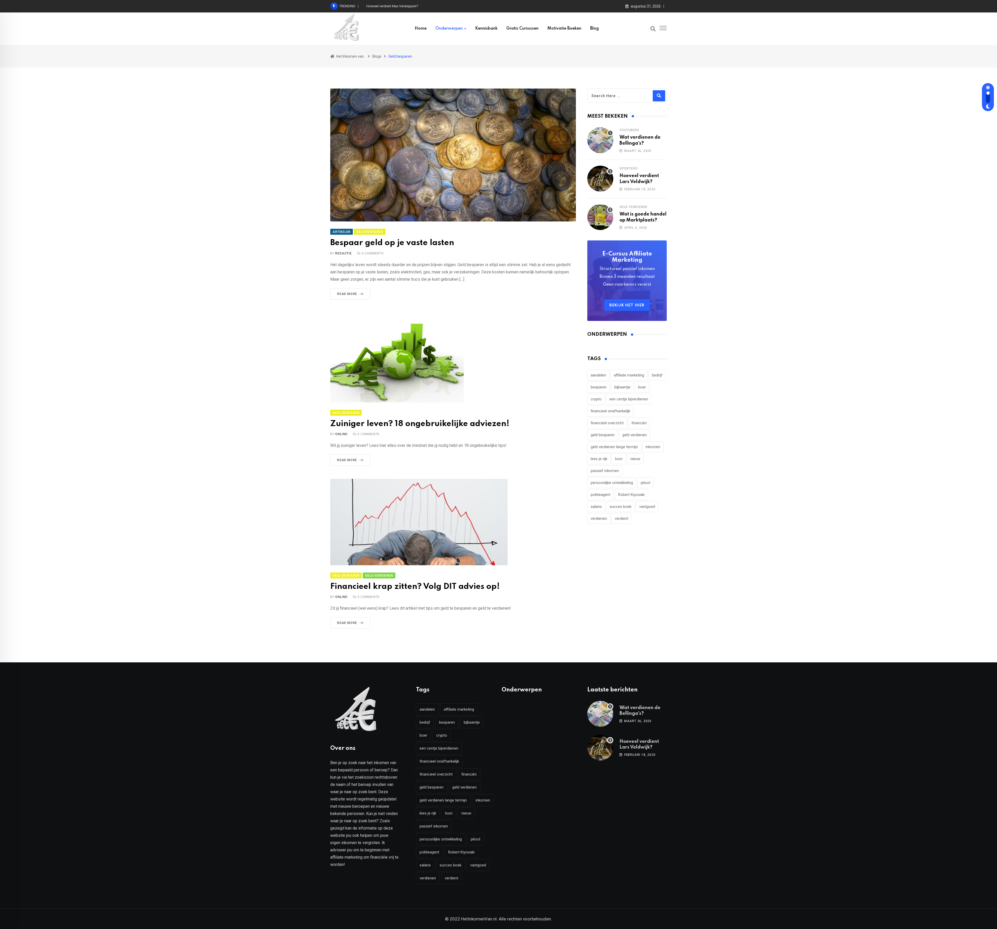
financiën (639, 423)
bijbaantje (622, 387)
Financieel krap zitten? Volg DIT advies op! (415, 587)
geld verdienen (634, 435)
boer (642, 387)
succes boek (620, 506)
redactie (343, 253)
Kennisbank (486, 28)
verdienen (599, 518)
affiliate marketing (629, 375)
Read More (347, 294)
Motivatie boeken (564, 28)
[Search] (653, 29)
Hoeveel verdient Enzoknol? (387, 6)
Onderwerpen (449, 28)
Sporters (628, 168)
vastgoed (647, 506)
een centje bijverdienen (628, 399)
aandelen (598, 375)
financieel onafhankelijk (610, 411)
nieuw (635, 458)
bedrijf (657, 375)
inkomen (653, 447)
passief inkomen (605, 470)
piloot (645, 482)
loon (619, 458)
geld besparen (603, 435)
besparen (599, 387)
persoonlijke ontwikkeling (612, 482)
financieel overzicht (607, 423)
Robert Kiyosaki (631, 494)
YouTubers (629, 130)
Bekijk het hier (627, 305)
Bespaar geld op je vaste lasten (392, 243)
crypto (596, 399)
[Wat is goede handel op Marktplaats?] (600, 217)
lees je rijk (599, 458)
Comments (373, 253)
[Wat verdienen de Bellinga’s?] (600, 140)
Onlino (341, 434)
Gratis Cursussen (522, 28)
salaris (596, 506)
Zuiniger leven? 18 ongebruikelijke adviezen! (419, 424)
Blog (594, 28)
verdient (621, 518)
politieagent (600, 494)
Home (421, 28)
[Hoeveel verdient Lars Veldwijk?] (600, 179)
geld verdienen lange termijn (614, 447)
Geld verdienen (633, 207)
